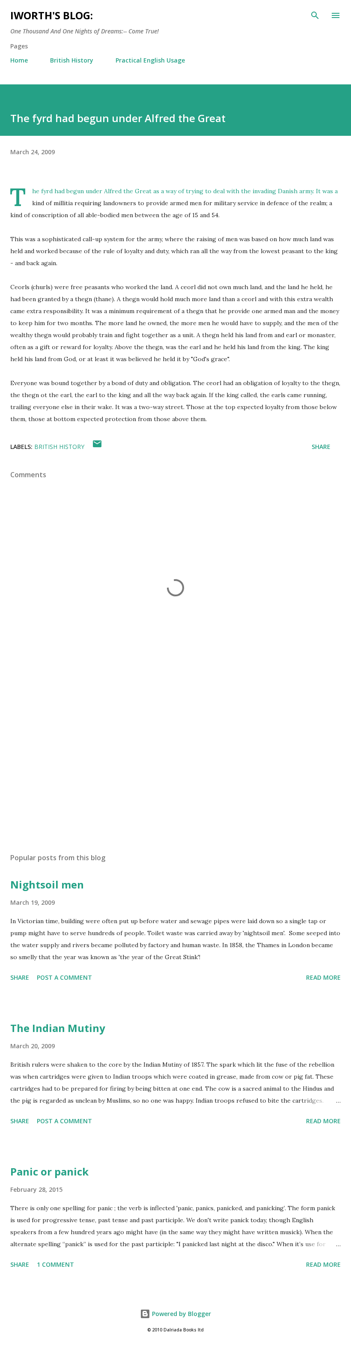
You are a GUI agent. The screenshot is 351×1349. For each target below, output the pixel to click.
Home (19, 60)
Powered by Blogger (180, 1314)
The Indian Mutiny (57, 1028)
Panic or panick (49, 1171)
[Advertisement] (175, 766)
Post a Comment (64, 977)
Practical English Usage (150, 60)
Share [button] (321, 447)
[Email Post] (97, 447)
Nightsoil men (47, 884)
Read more (323, 977)
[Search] (315, 15)
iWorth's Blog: (51, 15)
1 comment (55, 1264)
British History (71, 60)
